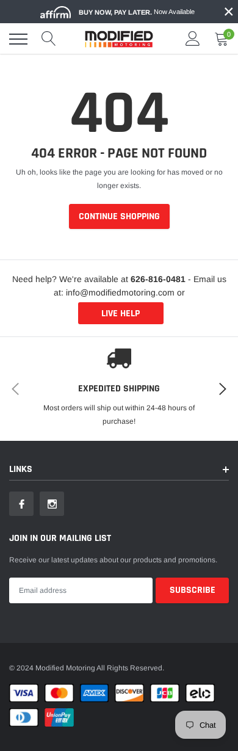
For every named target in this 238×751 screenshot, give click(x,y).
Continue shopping (119, 216)
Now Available (137, 12)
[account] (193, 39)
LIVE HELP (120, 313)
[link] (21, 504)
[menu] (18, 39)
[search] (48, 39)
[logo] (119, 39)
